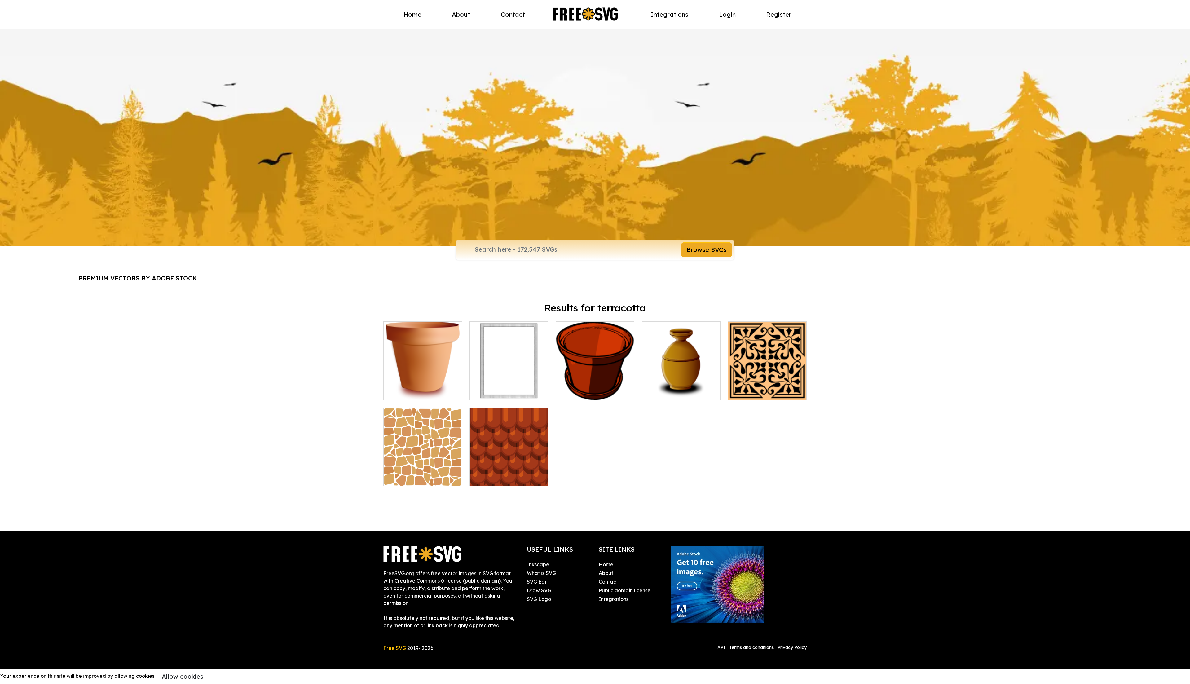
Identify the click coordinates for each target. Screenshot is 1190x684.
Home (412, 14)
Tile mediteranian (756, 391)
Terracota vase (408, 391)
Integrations (669, 14)
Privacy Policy (792, 647)
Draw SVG (539, 590)
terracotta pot (666, 391)
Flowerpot (574, 391)
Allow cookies (182, 676)
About (461, 14)
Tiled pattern (405, 477)
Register (778, 14)
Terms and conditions (751, 647)
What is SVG (541, 573)
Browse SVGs (706, 250)
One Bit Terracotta (498, 391)
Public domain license (624, 590)
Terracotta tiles (494, 477)
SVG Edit (537, 582)
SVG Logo (539, 599)
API (722, 647)
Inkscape (538, 564)
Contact (513, 14)
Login (727, 14)
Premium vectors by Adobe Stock (137, 278)
